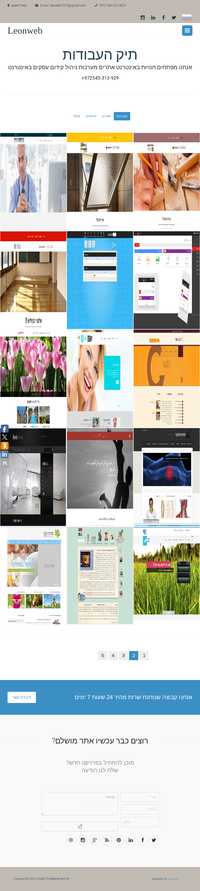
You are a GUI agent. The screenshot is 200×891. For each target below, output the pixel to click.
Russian (186, 17)
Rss (107, 840)
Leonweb (25, 30)
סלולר (76, 116)
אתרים (106, 116)
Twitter (174, 18)
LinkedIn (153, 18)
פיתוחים (91, 116)
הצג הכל (122, 116)
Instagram (143, 18)
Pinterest (119, 840)
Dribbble (71, 840)
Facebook (163, 18)
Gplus (95, 840)
